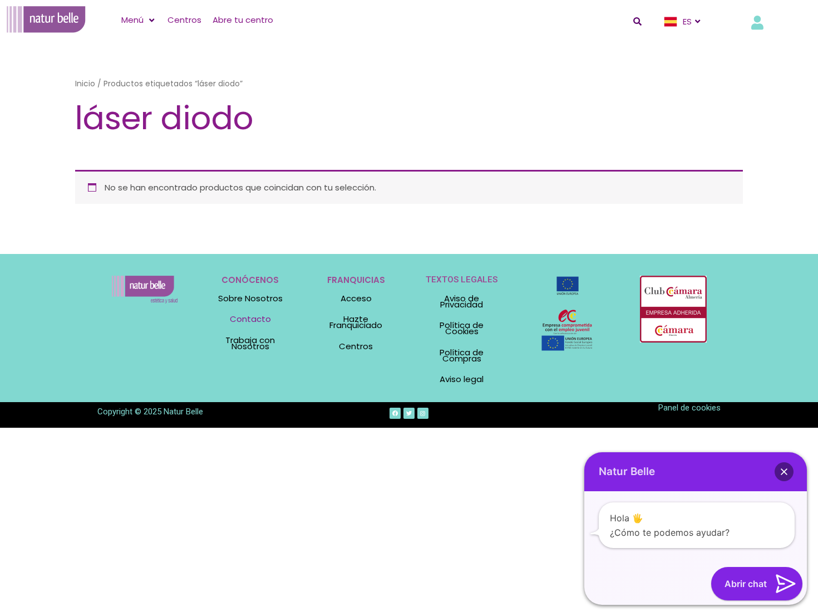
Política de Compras (462, 355)
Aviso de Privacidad (461, 301)
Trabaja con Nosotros (250, 343)
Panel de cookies (689, 408)
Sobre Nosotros (250, 298)
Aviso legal (462, 379)
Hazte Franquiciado (355, 322)
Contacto (250, 319)
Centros (356, 346)
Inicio (85, 84)
